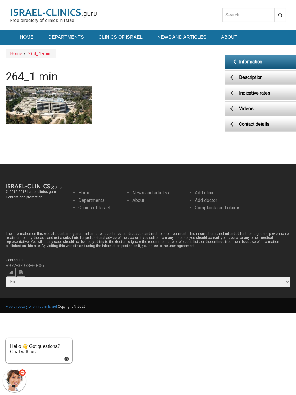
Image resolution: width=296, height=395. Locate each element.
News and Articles (181, 37)
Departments (66, 37)
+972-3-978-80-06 (25, 265)
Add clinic (204, 192)
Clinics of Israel (121, 37)
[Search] (280, 15)
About (229, 37)
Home (27, 37)
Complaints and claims (217, 208)
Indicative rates (254, 93)
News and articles (150, 192)
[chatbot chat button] (14, 380)
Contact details (254, 124)
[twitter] (11, 272)
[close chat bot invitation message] (66, 358)
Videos (246, 108)
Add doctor (206, 200)
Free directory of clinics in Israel (31, 306)
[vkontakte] (21, 272)
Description (250, 77)
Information (250, 61)
